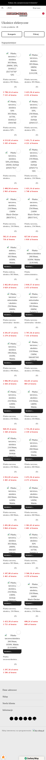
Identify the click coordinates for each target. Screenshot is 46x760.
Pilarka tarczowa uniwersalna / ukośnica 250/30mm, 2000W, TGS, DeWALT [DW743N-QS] (11, 321)
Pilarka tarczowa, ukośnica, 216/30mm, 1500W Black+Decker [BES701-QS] (11, 225)
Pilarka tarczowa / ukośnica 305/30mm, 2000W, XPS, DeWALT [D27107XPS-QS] (12, 81)
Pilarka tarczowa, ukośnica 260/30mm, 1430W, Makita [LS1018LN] (11, 513)
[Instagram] (16, 718)
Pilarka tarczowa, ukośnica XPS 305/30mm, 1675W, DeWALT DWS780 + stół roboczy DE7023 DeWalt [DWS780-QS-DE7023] (11, 129)
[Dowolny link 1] (34, 718)
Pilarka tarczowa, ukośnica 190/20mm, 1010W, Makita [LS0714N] (11, 369)
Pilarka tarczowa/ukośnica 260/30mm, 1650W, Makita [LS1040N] (10, 658)
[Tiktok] (25, 718)
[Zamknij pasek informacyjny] (43, 3)
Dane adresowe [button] (10, 690)
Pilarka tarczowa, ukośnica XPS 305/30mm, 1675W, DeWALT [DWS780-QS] (32, 562)
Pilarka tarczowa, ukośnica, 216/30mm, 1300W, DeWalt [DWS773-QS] (11, 610)
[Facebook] (11, 718)
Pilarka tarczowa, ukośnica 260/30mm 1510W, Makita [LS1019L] (32, 465)
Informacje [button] (8, 710)
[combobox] (23, 43)
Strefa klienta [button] (9, 703)
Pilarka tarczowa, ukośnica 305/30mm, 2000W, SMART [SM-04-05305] (11, 562)
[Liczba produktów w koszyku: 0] (41, 13)
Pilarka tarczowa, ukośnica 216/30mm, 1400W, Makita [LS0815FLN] (32, 417)
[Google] (30, 718)
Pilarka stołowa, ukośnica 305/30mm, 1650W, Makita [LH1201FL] (11, 273)
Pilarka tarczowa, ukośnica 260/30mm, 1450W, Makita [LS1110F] (32, 513)
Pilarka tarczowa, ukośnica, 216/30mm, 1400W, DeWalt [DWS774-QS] (33, 177)
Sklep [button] (5, 696)
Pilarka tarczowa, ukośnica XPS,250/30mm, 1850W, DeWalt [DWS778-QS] (9, 177)
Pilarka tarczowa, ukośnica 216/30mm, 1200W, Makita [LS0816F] (11, 417)
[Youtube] (20, 718)
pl (3, 8)
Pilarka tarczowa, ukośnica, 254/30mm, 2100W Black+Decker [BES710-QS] (33, 225)
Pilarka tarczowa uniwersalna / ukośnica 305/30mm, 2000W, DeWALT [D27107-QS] (34, 321)
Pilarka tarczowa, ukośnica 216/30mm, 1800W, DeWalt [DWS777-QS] (11, 465)
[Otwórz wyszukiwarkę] (33, 13)
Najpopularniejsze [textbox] (9, 43)
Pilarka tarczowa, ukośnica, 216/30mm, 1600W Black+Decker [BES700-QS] (33, 610)
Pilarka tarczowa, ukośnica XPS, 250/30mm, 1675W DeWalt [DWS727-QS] (33, 129)
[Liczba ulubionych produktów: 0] (37, 13)
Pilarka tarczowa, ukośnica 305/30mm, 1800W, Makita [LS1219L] (32, 81)
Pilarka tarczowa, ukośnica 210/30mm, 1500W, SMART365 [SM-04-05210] (32, 369)
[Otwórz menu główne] (3, 13)
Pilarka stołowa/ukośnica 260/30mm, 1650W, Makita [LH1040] (32, 273)
